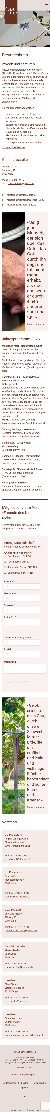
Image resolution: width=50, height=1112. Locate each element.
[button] (46, 5)
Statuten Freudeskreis (13, 147)
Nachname (11, 593)
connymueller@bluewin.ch (19, 967)
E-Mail (8, 649)
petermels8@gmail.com (17, 896)
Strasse (9, 605)
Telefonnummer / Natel (18, 637)
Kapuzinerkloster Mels (25, 1052)
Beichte (24, 1083)
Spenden (25, 1087)
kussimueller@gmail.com (21, 183)
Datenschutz (33, 1110)
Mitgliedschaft (40, 1083)
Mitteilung (10, 661)
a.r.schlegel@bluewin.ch (17, 859)
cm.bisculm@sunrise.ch (17, 1001)
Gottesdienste (9, 1083)
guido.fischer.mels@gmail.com (21, 930)
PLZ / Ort (10, 617)
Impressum (16, 1110)
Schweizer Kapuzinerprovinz (25, 1074)
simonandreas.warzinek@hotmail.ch (24, 1035)
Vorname (10, 581)
